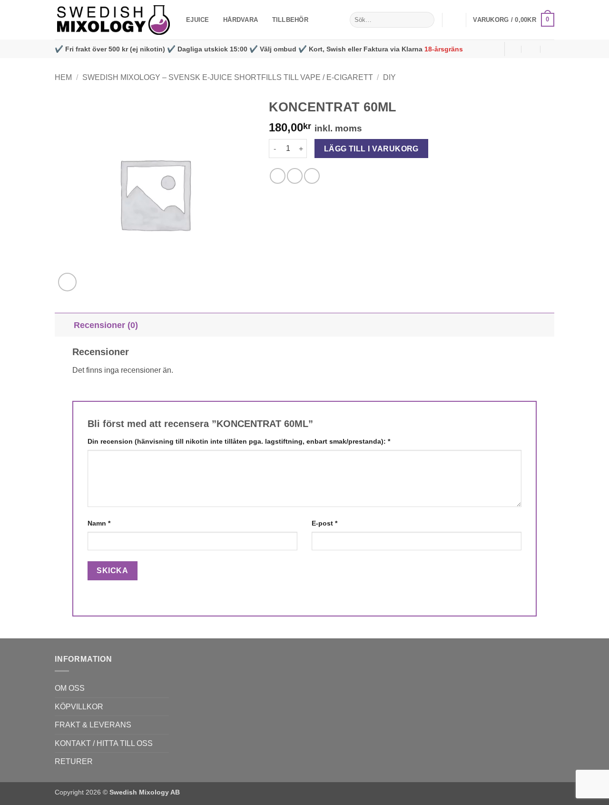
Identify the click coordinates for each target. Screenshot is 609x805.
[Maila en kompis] (312, 176)
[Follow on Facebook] (494, 49)
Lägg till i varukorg (371, 149)
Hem (63, 77)
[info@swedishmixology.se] (512, 49)
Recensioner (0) (106, 325)
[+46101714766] (550, 49)
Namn (99, 523)
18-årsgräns (443, 49)
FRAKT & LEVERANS (93, 725)
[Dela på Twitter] (295, 176)
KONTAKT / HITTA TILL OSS (104, 743)
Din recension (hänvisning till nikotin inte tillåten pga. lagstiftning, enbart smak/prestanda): (239, 441)
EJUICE (197, 19)
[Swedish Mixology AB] (113, 20)
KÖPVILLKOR (79, 707)
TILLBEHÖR (290, 19)
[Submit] (425, 20)
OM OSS (70, 688)
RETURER (74, 761)
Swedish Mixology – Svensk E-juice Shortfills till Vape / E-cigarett (227, 77)
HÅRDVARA (240, 19)
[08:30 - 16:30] (531, 49)
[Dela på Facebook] (277, 176)
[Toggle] (64, 325)
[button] (454, 20)
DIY (389, 77)
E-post (324, 523)
